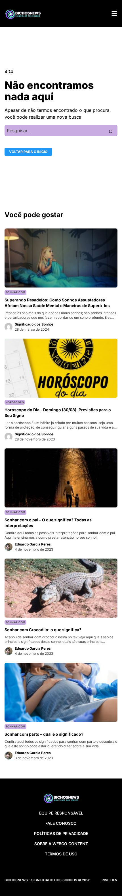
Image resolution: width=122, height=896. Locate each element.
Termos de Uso (61, 853)
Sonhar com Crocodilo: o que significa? (43, 629)
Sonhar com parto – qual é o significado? (44, 734)
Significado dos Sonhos (34, 324)
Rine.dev (109, 880)
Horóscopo (15, 402)
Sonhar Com (15, 292)
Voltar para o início (28, 152)
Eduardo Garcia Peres (33, 544)
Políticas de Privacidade (61, 833)
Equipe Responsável (61, 813)
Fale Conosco (61, 823)
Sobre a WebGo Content (61, 843)
